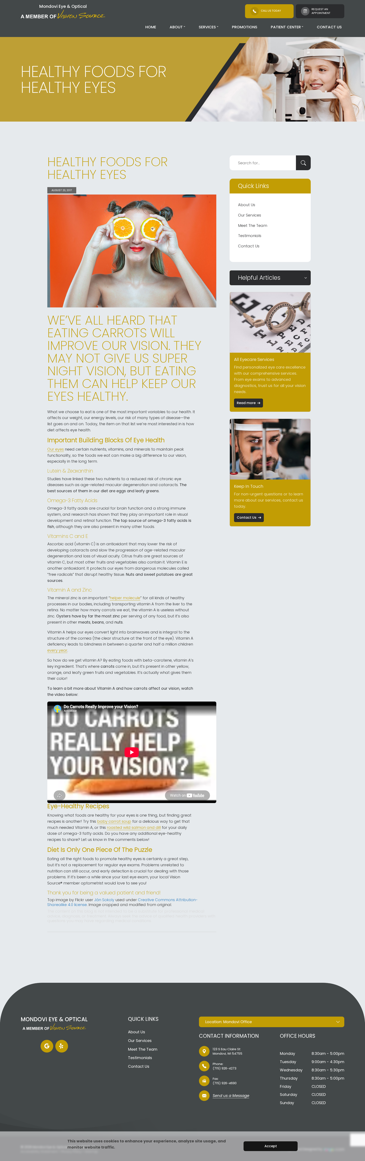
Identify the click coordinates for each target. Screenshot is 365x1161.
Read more (246, 402)
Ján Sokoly (104, 899)
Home (150, 27)
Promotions (244, 27)
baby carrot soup (114, 821)
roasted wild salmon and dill (134, 827)
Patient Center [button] (286, 27)
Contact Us (329, 27)
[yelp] (61, 1046)
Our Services (249, 215)
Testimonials (249, 235)
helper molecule (125, 597)
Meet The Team (252, 225)
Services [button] (207, 27)
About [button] (176, 27)
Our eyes (55, 449)
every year (57, 650)
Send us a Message (231, 1096)
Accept (270, 1146)
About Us (246, 204)
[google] (47, 1046)
